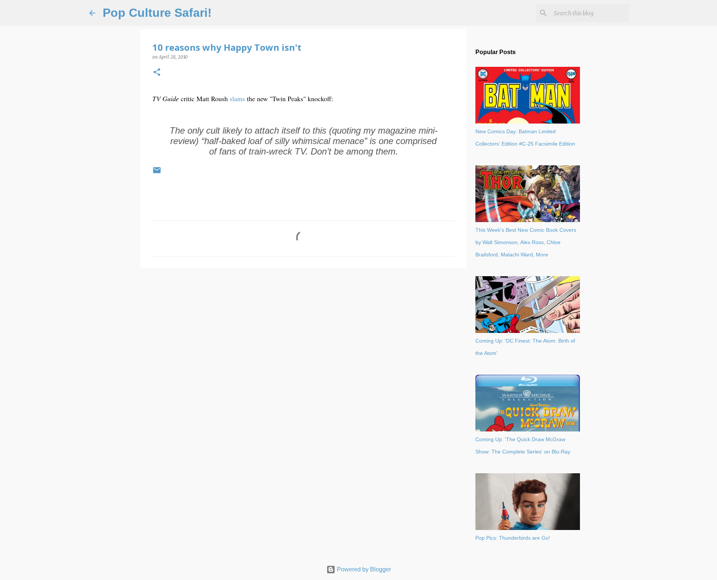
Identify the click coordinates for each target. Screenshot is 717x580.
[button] (156, 73)
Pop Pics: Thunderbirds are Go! (512, 538)
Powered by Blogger (363, 569)
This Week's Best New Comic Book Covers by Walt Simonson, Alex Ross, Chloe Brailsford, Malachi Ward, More (525, 242)
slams (237, 98)
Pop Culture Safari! (157, 12)
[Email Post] (156, 173)
